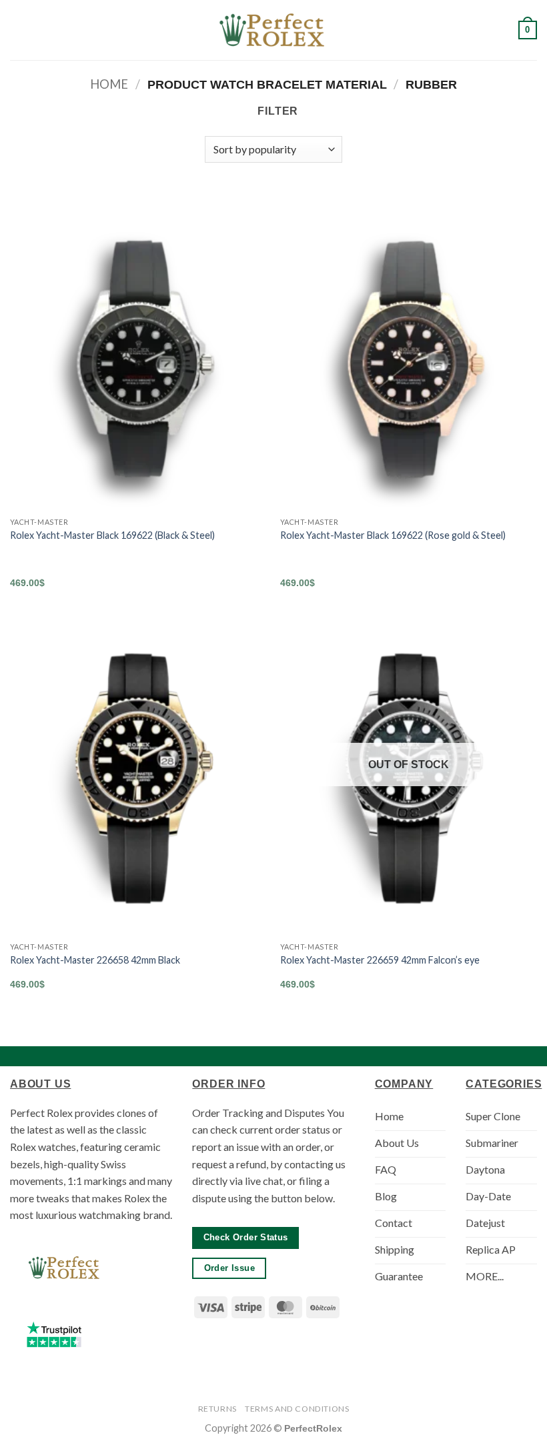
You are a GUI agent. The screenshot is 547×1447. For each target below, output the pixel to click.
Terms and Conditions (297, 1409)
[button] (18, 29)
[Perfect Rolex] (273, 30)
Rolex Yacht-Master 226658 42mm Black (95, 960)
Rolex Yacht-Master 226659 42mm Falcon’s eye (380, 960)
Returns (217, 1409)
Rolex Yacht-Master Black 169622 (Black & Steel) (112, 535)
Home (109, 84)
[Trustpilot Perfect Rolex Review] (54, 1334)
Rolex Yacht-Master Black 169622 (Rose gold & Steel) (393, 535)
